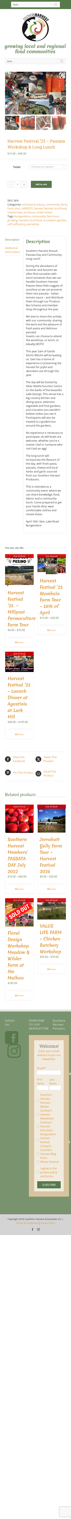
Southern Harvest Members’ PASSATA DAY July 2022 (18, 855)
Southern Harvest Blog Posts (48, 1154)
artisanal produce (33, 204)
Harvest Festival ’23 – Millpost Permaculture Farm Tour (22, 609)
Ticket (16, 167)
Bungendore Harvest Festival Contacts (48, 1140)
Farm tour (13, 208)
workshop (33, 224)
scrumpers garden (54, 220)
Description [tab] (12, 239)
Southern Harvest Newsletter (47, 1114)
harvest (23, 220)
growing (12, 220)
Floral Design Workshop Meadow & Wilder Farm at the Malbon (18, 955)
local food (60, 208)
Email (40, 1068)
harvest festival (43, 208)
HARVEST (27, 208)
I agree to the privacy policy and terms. (48, 1172)
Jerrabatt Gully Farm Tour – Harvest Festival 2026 (51, 855)
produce (29, 212)
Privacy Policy (47, 1223)
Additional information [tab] (12, 250)
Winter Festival (49, 1162)
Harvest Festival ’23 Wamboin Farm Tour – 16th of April (51, 597)
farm (64, 204)
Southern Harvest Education (46, 1126)
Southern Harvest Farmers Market (46, 1100)
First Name (40, 1081)
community (53, 204)
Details (20, 642)
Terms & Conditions (27, 1223)
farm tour (53, 216)
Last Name (53, 1081)
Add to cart (41, 184)
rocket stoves (44, 212)
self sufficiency (16, 224)
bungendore (22, 216)
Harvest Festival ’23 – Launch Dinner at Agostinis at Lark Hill (19, 697)
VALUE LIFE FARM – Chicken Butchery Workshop (51, 939)
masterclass (14, 212)
